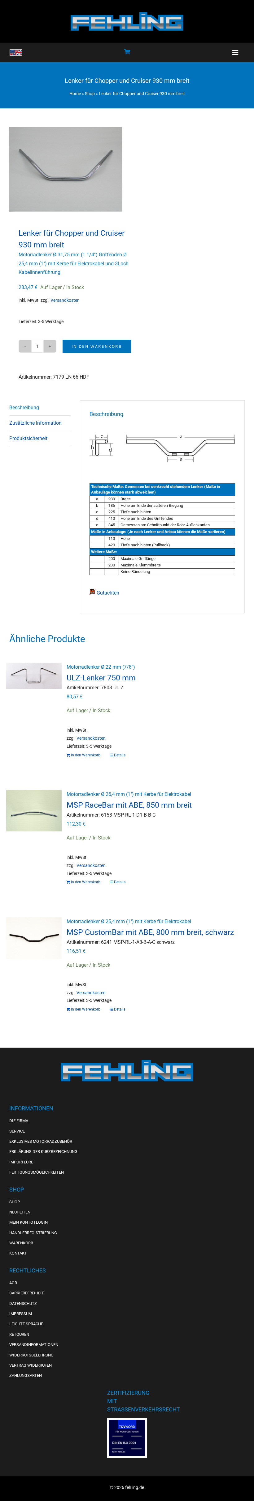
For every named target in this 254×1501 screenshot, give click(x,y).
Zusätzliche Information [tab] (35, 423)
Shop (90, 93)
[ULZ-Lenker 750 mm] (34, 695)
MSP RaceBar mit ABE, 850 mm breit (129, 804)
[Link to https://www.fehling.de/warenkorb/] (127, 51)
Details (119, 755)
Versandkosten (65, 300)
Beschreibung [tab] (24, 407)
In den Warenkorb (97, 346)
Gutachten (107, 593)
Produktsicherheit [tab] (28, 438)
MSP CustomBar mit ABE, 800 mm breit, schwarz (150, 932)
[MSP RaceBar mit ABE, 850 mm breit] (34, 822)
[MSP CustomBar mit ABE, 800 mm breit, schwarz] (34, 949)
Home (75, 93)
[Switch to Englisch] (16, 52)
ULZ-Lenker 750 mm (101, 677)
